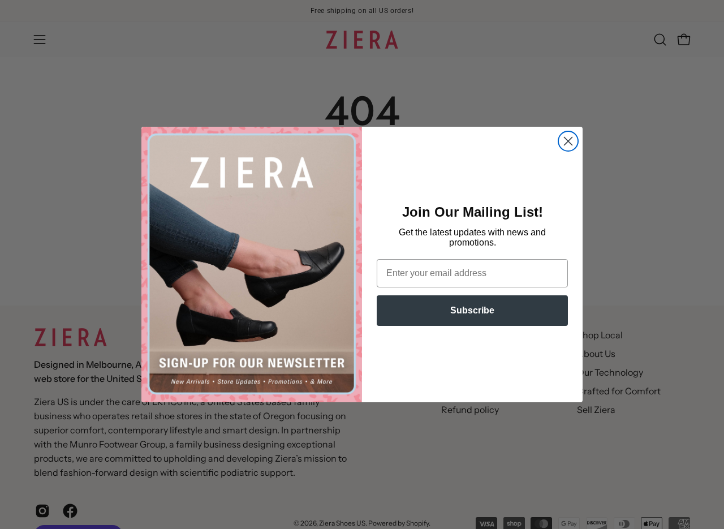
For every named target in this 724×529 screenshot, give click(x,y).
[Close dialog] (568, 141)
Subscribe (472, 310)
